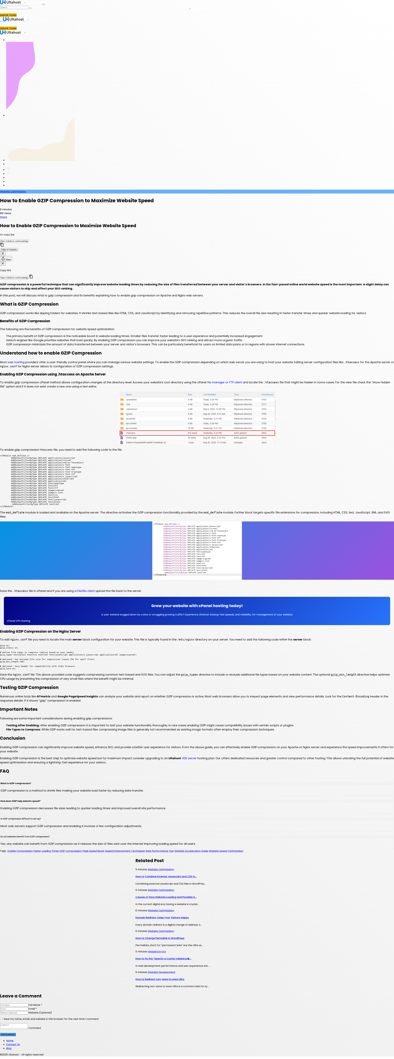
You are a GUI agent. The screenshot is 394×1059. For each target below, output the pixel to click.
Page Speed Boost (93, 851)
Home (9, 1040)
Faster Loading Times (46, 851)
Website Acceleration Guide (191, 851)
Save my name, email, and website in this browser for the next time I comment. (51, 1019)
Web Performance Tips (160, 851)
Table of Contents (9, 250)
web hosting (16, 362)
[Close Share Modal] (3, 263)
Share (3, 217)
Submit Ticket (8, 15)
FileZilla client (86, 591)
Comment (35, 1028)
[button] (197, 621)
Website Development (161, 972)
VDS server (189, 758)
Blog (8, 1048)
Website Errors (157, 951)
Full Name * (35, 1005)
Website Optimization (13, 191)
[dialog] (197, 235)
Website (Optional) (40, 1012)
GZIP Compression (70, 851)
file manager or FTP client (224, 382)
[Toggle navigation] (43, 4)
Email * (32, 1009)
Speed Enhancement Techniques (125, 851)
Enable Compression (20, 851)
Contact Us (13, 1044)
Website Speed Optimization (226, 851)
